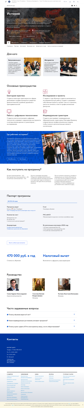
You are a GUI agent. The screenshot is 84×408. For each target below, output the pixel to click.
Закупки (8, 389)
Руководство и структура (11, 379)
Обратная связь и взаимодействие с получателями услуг (24, 398)
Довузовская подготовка (25, 382)
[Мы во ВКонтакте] (72, 5)
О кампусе (10, 374)
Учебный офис (10, 359)
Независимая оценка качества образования (17, 229)
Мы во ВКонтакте (11, 361)
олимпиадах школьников (41, 175)
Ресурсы (51, 374)
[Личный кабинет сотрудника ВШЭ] (74, 1)
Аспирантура (23, 394)
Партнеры (16, 46)
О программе (10, 46)
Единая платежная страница (12, 399)
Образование (24, 374)
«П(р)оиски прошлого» (65, 181)
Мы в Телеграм (10, 362)
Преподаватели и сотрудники (12, 383)
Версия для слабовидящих (12, 397)
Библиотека (51, 376)
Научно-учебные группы (39, 381)
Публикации (51, 378)
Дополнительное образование (26, 392)
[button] (13, 284)
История (13, 13)
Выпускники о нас (31, 46)
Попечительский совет (11, 385)
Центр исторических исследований (55, 46)
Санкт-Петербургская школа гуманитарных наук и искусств (21, 210)
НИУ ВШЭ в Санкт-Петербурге (18, 1)
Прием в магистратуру (25, 388)
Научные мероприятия (39, 376)
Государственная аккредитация (14, 227)
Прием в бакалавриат (25, 386)
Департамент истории (41, 46)
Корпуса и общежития (11, 387)
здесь (69, 403)
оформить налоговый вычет (61, 260)
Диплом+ (22, 390)
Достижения (23, 46)
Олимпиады (23, 384)
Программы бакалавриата (32, 1)
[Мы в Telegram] (74, 5)
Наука (36, 374)
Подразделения (10, 381)
